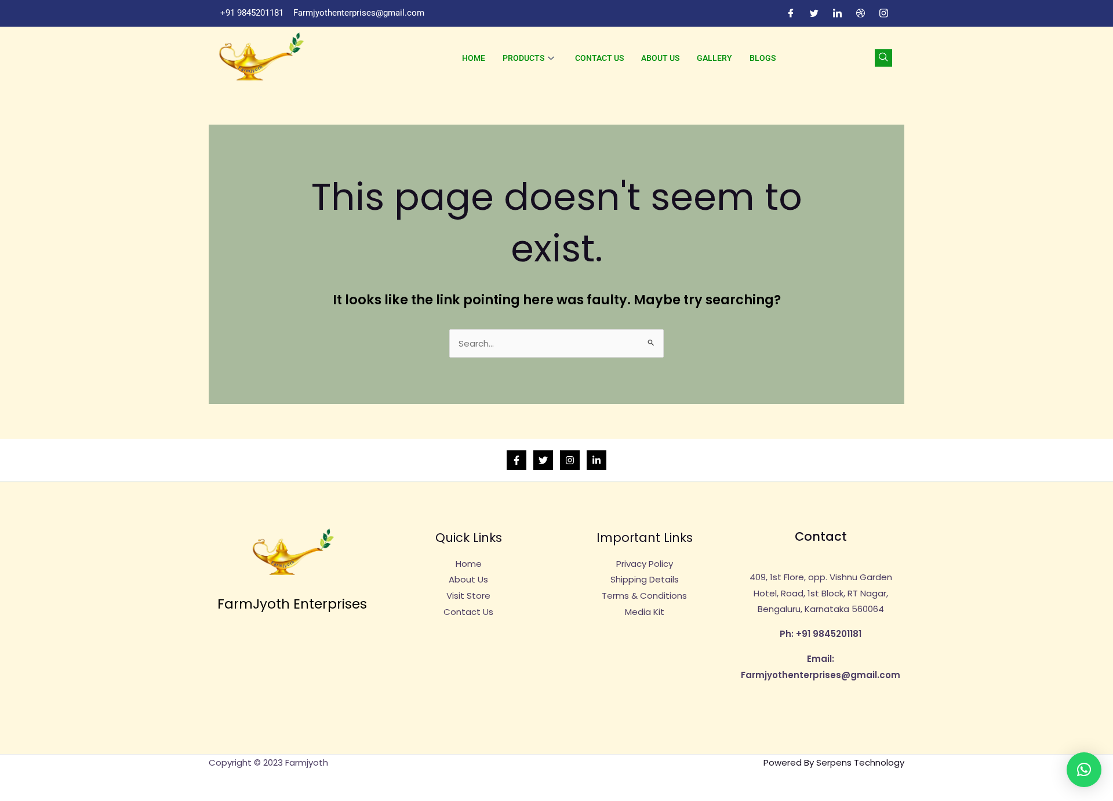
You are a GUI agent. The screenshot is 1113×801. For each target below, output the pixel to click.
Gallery (714, 58)
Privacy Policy (644, 564)
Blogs (763, 58)
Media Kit (644, 612)
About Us (660, 58)
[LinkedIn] (837, 13)
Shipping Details (644, 579)
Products (523, 58)
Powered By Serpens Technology (833, 762)
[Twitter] (814, 13)
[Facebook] (790, 13)
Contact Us (599, 58)
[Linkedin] (596, 460)
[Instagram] (883, 13)
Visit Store (468, 595)
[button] (1084, 769)
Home (473, 58)
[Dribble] (860, 13)
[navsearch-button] (883, 58)
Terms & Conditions (644, 595)
